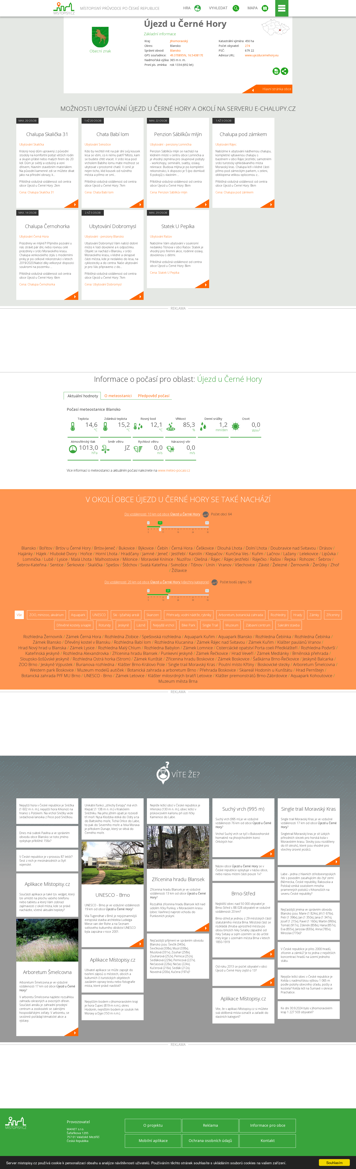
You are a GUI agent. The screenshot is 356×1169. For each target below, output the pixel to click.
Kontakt (268, 1140)
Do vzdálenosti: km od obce (162, 514)
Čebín (162, 548)
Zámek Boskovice (233, 659)
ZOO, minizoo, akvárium (46, 615)
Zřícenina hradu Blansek (134, 653)
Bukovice (127, 548)
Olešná (200, 559)
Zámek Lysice (82, 648)
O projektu (153, 1125)
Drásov (325, 548)
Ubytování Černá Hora (34, 236)
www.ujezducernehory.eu (262, 55)
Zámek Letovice (130, 675)
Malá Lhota (81, 559)
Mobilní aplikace (153, 1140)
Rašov (275, 559)
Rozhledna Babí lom (132, 642)
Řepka (290, 559)
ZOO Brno (28, 664)
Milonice (130, 559)
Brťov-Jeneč (104, 548)
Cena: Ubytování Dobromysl (103, 284)
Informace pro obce (267, 1125)
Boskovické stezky (274, 664)
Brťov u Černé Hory (73, 548)
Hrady (297, 615)
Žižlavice (179, 570)
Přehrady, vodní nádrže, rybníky (188, 615)
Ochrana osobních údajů (210, 1140)
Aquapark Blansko (235, 636)
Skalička (95, 565)
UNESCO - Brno (98, 675)
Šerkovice (75, 565)
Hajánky (25, 553)
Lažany (289, 553)
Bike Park (188, 625)
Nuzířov (184, 559)
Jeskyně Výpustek (57, 664)
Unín (210, 565)
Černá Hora (182, 548)
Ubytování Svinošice (98, 144)
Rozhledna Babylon (162, 648)
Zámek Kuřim (261, 642)
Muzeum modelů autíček (100, 670)
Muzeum (231, 625)
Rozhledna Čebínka (273, 636)
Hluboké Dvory (63, 553)
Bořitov (45, 548)
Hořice (86, 553)
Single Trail (210, 625)
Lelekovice (309, 553)
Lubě (48, 559)
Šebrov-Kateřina (32, 565)
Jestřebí (178, 553)
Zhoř (334, 565)
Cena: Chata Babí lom (99, 192)
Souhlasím (334, 1162)
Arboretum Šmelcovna (314, 664)
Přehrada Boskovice (218, 670)
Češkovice (205, 548)
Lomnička (32, 559)
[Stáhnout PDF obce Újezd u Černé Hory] (276, 71)
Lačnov (273, 553)
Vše (19, 615)
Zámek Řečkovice (212, 653)
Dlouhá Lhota (229, 548)
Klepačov (214, 553)
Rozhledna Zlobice (121, 636)
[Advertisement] (178, 341)
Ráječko (259, 559)
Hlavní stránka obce (276, 89)
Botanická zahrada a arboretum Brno (161, 670)
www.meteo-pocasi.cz (174, 470)
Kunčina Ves (237, 553)
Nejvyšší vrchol (163, 625)
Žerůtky (320, 565)
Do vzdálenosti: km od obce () (156, 582)
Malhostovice (107, 559)
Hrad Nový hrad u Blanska (42, 648)
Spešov (112, 565)
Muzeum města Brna (178, 681)
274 (247, 46)
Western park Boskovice (52, 670)
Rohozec (307, 559)
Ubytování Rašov (161, 236)
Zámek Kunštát (148, 659)
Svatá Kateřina (154, 565)
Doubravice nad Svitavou (293, 548)
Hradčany (130, 553)
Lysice (62, 559)
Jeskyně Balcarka (318, 659)
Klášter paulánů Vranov (299, 642)
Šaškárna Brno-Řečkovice (276, 659)
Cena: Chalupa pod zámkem (234, 192)
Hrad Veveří (242, 653)
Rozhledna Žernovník (42, 636)
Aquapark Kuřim (199, 636)
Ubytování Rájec (226, 144)
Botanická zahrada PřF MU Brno (50, 675)
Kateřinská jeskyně (42, 653)
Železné (280, 565)
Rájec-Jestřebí (236, 559)
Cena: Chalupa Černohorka (37, 284)
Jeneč (163, 553)
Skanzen (152, 615)
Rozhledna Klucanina (174, 642)
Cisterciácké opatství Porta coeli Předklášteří (256, 648)
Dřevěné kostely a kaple (73, 625)
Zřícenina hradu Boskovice (190, 659)
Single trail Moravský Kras (191, 664)
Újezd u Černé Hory (185, 23)
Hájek (41, 553)
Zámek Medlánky (273, 653)
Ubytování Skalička (31, 144)
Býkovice (146, 548)
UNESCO (99, 615)
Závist (263, 565)
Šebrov (324, 559)
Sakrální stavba (289, 625)
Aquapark (78, 615)
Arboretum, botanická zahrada (241, 615)
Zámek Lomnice (198, 648)
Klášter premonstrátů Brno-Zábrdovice (251, 675)
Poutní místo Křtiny (236, 664)
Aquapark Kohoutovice (311, 675)
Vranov (224, 565)
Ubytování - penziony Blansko (104, 236)
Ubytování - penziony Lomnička (170, 144)
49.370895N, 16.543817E (186, 55)
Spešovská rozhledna (161, 636)
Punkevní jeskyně (177, 653)
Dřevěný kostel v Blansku (87, 642)
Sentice (56, 565)
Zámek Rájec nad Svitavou (221, 642)
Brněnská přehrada (310, 653)
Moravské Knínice (157, 559)
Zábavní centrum (258, 625)
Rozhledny (278, 615)
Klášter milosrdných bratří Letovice (180, 675)
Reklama (210, 1125)
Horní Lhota (106, 553)
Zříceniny (333, 615)
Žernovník (300, 565)
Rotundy (104, 625)
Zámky (314, 615)
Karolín (195, 553)
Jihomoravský (179, 41)
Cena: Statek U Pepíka (164, 273)
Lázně (140, 625)
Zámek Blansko (47, 642)
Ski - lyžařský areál (126, 615)
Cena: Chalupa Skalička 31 (36, 192)
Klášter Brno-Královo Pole (141, 664)
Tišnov (196, 565)
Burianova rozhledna (95, 664)
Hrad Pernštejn (310, 670)
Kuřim (257, 553)
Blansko (175, 50)
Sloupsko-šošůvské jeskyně (44, 659)
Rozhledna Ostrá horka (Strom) (101, 659)
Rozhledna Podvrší (318, 648)
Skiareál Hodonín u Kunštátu (265, 670)
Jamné (148, 553)
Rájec (215, 559)
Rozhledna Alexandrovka (86, 653)
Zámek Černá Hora (83, 636)
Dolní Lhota (256, 548)
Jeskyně (123, 625)
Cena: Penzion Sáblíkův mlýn (168, 192)
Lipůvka (329, 553)
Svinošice (179, 565)
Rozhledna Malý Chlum (119, 648)
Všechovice (245, 565)
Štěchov (130, 565)
